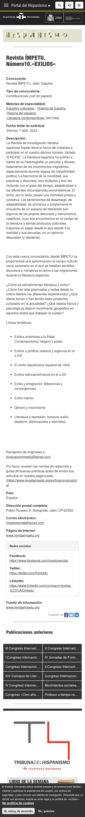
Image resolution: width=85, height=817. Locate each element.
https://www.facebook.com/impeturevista (38, 560)
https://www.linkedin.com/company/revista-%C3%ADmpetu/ (40, 588)
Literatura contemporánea (25, 117)
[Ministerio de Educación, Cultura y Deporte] (64, 17)
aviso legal (43, 799)
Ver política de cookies (18, 803)
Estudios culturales (20, 108)
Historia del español (21, 113)
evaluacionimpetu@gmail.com (28, 456)
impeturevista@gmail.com (25, 522)
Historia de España (51, 108)
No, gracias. (46, 811)
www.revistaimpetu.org (22, 535)
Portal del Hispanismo (29, 6)
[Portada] (42, 35)
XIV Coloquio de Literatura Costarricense (35, 675)
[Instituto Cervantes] (21, 15)
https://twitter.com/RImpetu (28, 573)
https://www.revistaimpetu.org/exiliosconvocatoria (41, 482)
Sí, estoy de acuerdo (18, 811)
